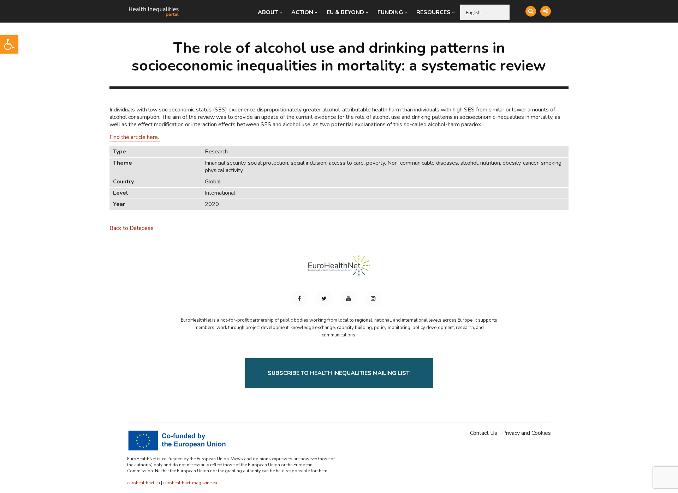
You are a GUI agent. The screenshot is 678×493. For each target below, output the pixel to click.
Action (302, 12)
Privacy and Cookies (526, 433)
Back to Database (131, 228)
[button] (9, 44)
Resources (433, 12)
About (268, 12)
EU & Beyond (345, 12)
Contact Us (483, 433)
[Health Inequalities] (153, 6)
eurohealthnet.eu (143, 483)
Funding (390, 12)
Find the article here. (134, 137)
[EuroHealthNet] (339, 269)
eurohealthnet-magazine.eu (190, 483)
